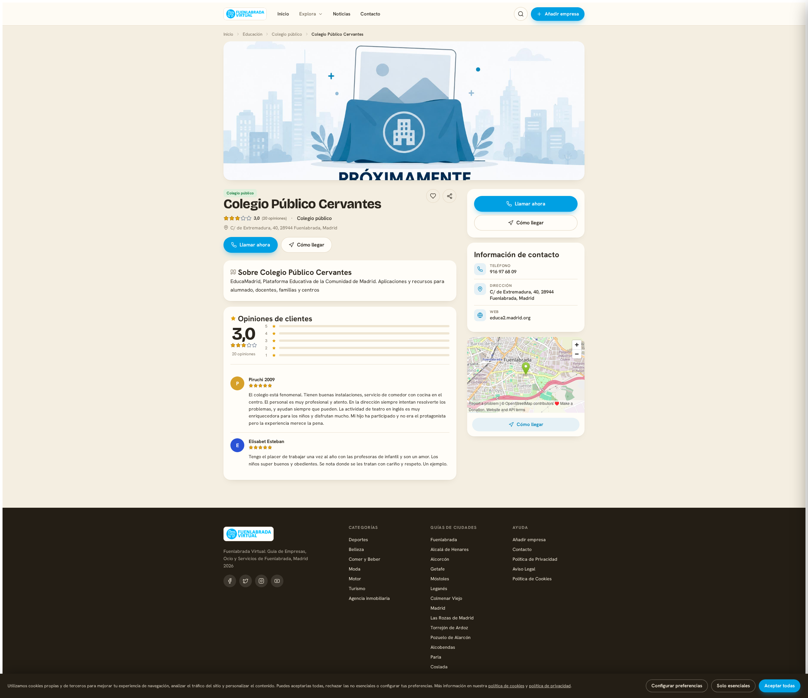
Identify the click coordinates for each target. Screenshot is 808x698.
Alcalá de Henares (450, 549)
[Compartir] (449, 196)
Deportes (358, 539)
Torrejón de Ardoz (449, 627)
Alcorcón (440, 559)
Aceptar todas (779, 686)
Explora (307, 14)
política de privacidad (550, 686)
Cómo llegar (310, 244)
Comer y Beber (364, 559)
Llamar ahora (255, 244)
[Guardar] (433, 196)
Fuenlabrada (444, 539)
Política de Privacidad (535, 559)
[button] (404, 110)
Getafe (438, 569)
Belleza (356, 549)
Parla (436, 657)
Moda (354, 569)
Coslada (439, 667)
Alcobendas (443, 647)
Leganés (439, 588)
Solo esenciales (733, 686)
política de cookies (506, 686)
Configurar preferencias (676, 686)
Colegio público (287, 34)
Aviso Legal (524, 569)
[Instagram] (261, 581)
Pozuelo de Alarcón (451, 637)
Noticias (341, 14)
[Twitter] (245, 581)
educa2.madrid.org (510, 318)
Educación (252, 34)
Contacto (370, 14)
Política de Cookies (532, 579)
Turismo (357, 588)
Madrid (438, 608)
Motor (355, 579)
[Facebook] (229, 581)
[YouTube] (277, 581)
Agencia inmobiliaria (369, 598)
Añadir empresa (562, 14)
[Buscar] (521, 14)
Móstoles (440, 579)
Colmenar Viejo (446, 598)
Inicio (283, 14)
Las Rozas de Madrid (452, 618)
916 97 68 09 (503, 272)
